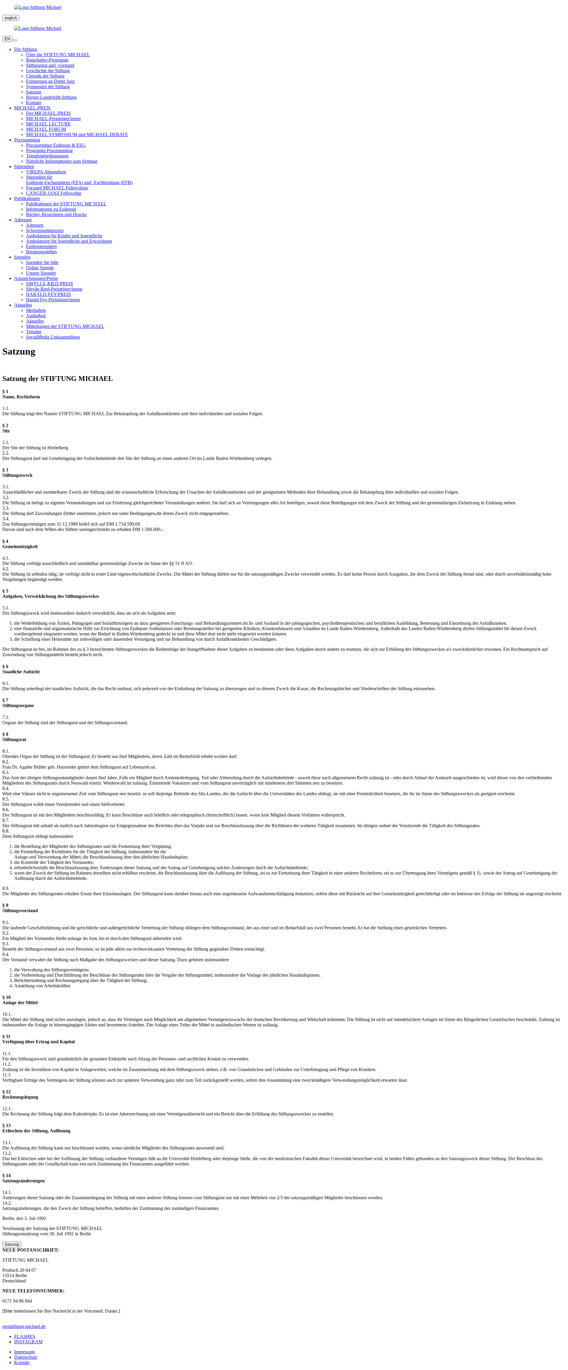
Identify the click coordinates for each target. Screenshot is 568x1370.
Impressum (24, 1351)
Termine (33, 331)
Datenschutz (25, 1357)
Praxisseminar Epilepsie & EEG (56, 145)
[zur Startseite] (284, 7)
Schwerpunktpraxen (45, 230)
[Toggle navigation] (14, 40)
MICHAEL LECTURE (48, 123)
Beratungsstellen (41, 251)
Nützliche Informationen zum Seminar (61, 161)
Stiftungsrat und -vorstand (50, 65)
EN (7, 39)
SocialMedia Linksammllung (53, 336)
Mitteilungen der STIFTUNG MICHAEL (65, 326)
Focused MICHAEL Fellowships (57, 187)
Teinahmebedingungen (47, 155)
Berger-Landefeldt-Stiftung (51, 97)
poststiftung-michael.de (24, 1326)
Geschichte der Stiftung (48, 70)
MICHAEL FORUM (46, 129)
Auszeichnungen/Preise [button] (36, 278)
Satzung (33, 91)
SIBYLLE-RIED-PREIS (49, 283)
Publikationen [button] (27, 198)
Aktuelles (35, 320)
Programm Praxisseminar (49, 150)
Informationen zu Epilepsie (51, 209)
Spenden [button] (22, 257)
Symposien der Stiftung (48, 86)
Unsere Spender (41, 273)
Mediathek (36, 310)
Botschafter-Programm (47, 59)
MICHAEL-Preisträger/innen (53, 118)
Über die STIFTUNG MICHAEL (58, 54)
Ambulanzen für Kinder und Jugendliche (64, 235)
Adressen (34, 225)
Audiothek (36, 315)
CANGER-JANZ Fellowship (53, 193)
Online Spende (40, 267)
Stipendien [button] (24, 166)
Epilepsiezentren (41, 246)
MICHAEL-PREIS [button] (32, 107)
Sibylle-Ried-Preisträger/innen (54, 289)
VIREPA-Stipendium (46, 171)
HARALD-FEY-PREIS (48, 294)
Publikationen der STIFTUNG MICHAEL (66, 203)
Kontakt (33, 102)
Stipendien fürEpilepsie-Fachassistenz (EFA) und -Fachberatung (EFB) (79, 180)
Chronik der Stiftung (45, 75)
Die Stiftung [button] (25, 49)
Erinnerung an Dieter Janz (50, 81)
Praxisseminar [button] (27, 139)
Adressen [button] (23, 219)
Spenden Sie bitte (42, 262)
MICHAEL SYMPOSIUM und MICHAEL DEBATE (77, 134)
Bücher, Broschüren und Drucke (56, 214)
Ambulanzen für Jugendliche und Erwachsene (69, 241)
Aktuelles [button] (23, 305)
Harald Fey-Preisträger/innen (53, 299)
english (11, 18)
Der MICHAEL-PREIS (48, 113)
